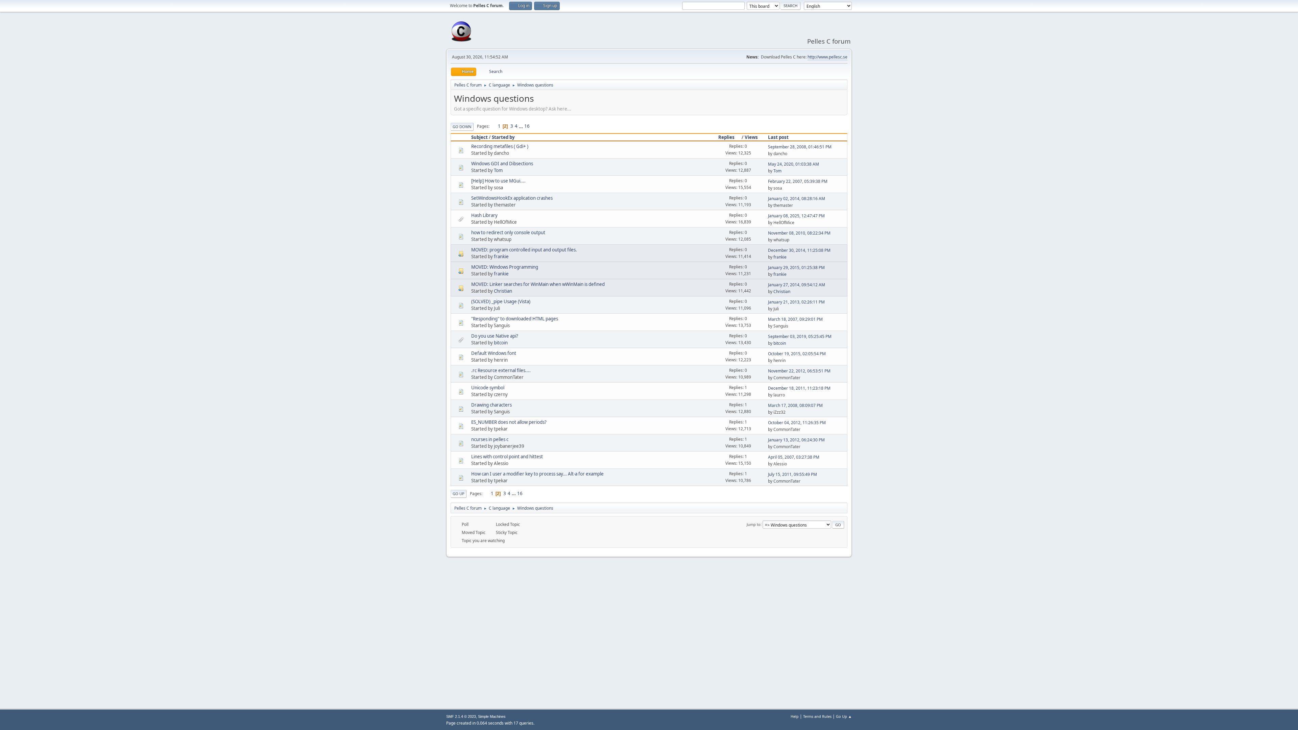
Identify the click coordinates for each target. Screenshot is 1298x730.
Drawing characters (491, 405)
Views (751, 137)
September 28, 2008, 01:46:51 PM (800, 147)
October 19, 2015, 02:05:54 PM (797, 354)
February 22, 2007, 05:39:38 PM (797, 181)
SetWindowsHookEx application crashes (512, 198)
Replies (726, 137)
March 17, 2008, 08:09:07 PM (795, 405)
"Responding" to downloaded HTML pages (514, 319)
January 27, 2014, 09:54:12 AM (796, 285)
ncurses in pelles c (489, 439)
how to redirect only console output (508, 232)
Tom (498, 170)
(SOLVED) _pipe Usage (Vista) (500, 301)
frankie (501, 256)
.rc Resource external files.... (501, 370)
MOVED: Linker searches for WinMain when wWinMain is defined (538, 284)
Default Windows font (493, 353)
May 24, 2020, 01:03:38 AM (793, 164)
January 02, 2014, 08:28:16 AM (796, 198)
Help (795, 716)
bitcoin (501, 343)
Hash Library (484, 215)
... (521, 126)
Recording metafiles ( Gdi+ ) (499, 146)
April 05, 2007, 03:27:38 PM (793, 457)
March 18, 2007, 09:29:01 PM (795, 319)
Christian (503, 291)
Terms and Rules (817, 716)
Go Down (462, 126)
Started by (503, 137)
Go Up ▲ (844, 716)
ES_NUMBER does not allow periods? (509, 422)
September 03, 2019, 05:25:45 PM (800, 336)
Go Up (458, 493)
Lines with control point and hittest (507, 457)
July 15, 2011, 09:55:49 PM (792, 474)
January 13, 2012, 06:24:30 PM (796, 440)
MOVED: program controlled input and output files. (524, 250)
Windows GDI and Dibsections (502, 164)
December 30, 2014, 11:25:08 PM (799, 250)
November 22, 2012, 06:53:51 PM (799, 371)
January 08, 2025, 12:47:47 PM (796, 216)
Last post (778, 137)
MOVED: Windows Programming (504, 267)
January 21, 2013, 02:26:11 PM (796, 302)
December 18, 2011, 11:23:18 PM (799, 388)
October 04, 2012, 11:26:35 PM (797, 422)
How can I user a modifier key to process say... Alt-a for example (537, 474)
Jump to (754, 524)
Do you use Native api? (494, 336)
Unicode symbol (487, 388)
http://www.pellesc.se (827, 57)
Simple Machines (492, 716)
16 (527, 126)
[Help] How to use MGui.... (498, 181)
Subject (479, 137)
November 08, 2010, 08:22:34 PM (799, 233)
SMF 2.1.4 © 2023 (461, 716)
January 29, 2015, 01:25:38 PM (796, 267)
